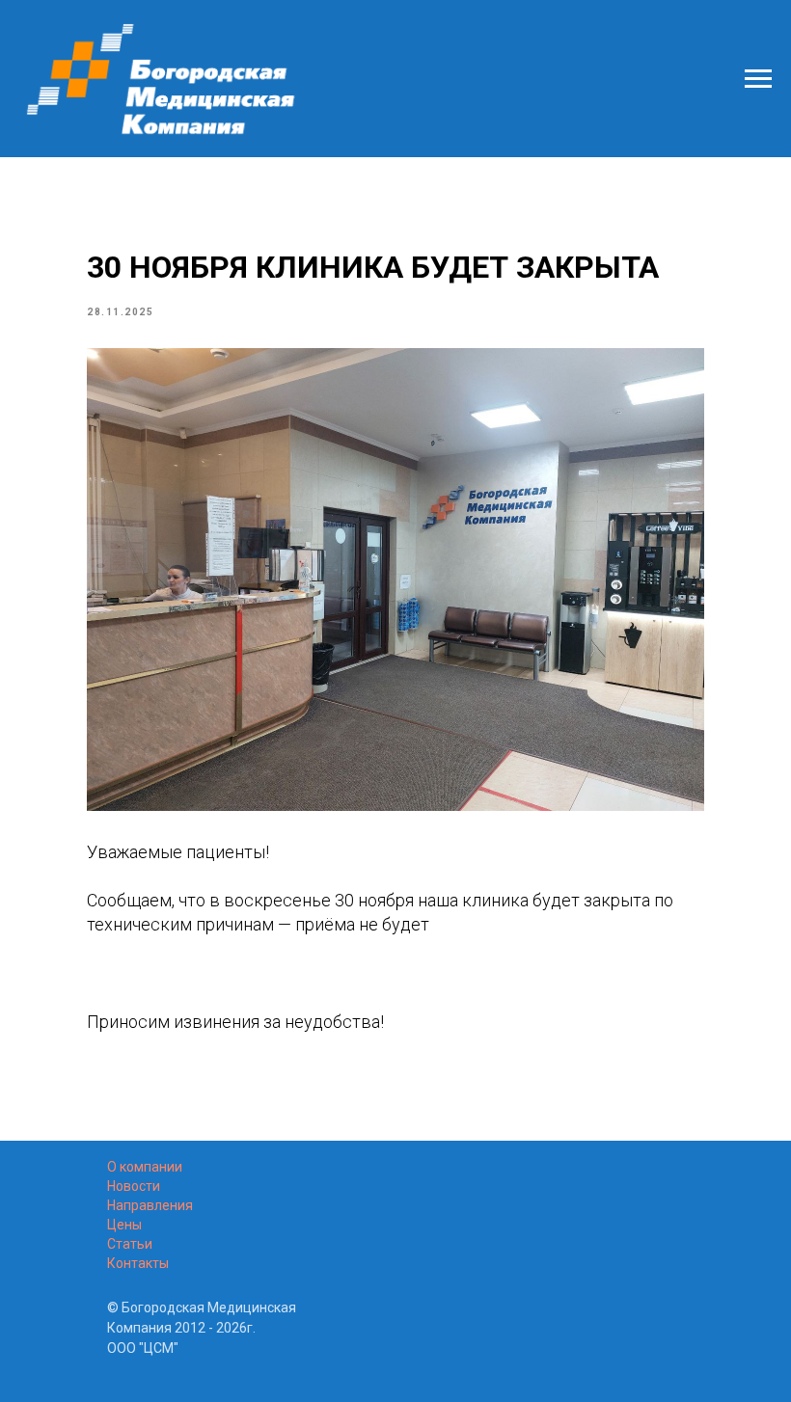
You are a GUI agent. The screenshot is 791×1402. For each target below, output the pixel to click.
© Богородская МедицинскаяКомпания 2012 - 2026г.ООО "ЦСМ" (201, 1328)
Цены (124, 1224)
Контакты (138, 1263)
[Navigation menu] (758, 79)
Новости (133, 1186)
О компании (144, 1166)
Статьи (129, 1244)
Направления (150, 1205)
